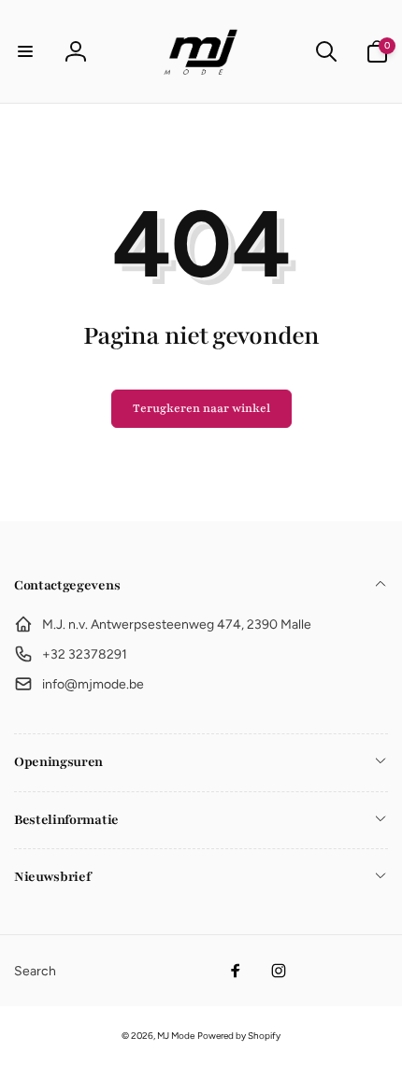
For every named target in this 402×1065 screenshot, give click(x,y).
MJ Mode (175, 1036)
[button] (25, 51)
